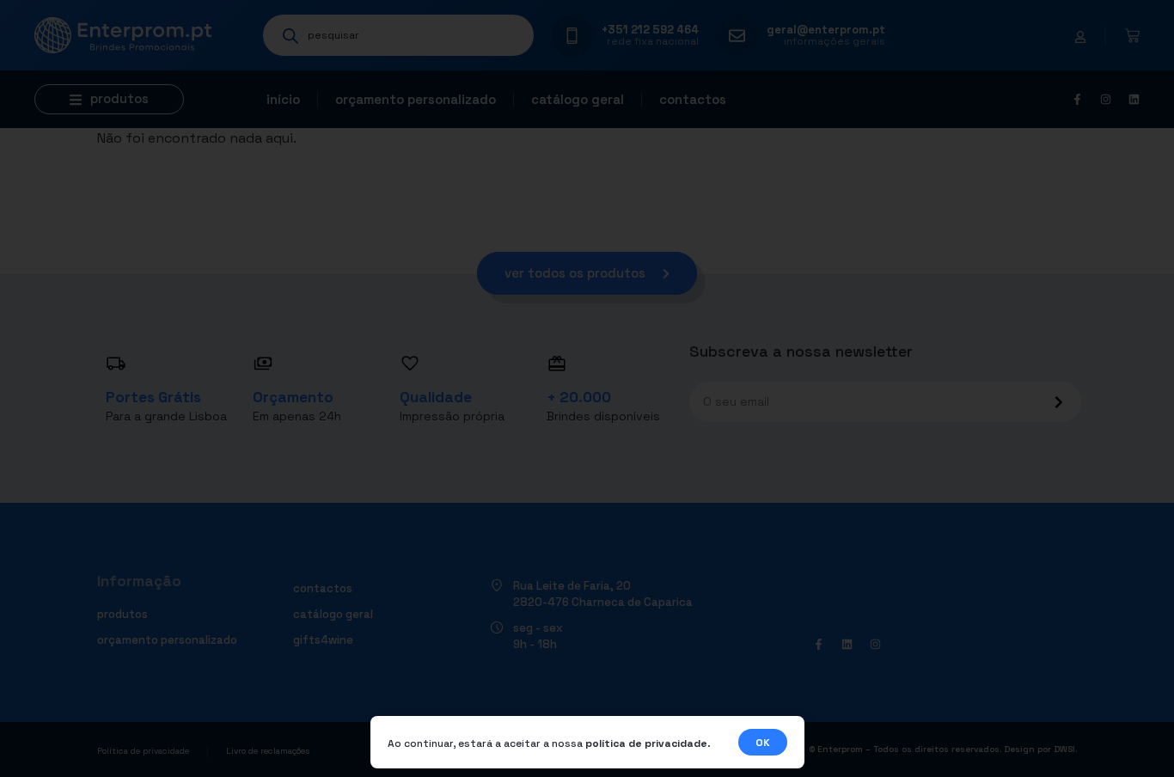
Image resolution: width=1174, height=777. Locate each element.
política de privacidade (646, 743)
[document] (587, 388)
